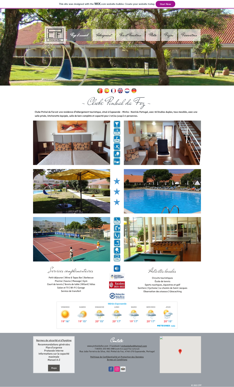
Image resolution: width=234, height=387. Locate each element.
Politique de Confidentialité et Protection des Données (117, 357)
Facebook (115, 346)
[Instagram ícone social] (117, 369)
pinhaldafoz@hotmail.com (134, 346)
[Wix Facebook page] (111, 369)
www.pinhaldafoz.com (97, 346)
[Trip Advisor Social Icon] (123, 369)
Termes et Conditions (117, 359)
